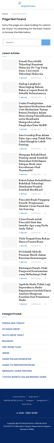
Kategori (29, 400)
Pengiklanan (42, 400)
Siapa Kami (33, 397)
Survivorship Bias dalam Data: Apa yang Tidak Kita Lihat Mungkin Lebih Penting (35, 139)
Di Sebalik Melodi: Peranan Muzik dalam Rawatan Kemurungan (32, 255)
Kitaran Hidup (11, 329)
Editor (24, 78)
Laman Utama (19, 397)
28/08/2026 (35, 78)
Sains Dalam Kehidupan (16, 359)
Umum (5, 353)
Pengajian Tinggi (13, 323)
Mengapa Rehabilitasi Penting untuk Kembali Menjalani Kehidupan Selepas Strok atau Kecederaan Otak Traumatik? (33, 162)
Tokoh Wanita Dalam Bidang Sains (24, 376)
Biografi (7, 341)
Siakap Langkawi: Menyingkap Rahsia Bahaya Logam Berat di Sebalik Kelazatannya (33, 88)
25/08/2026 (35, 246)
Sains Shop (26, 404)
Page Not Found (19, 14)
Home (5, 14)
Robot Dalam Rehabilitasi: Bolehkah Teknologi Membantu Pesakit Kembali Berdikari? (35, 185)
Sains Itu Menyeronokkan (18, 365)
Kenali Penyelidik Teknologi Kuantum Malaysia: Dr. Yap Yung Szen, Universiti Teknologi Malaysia (33, 67)
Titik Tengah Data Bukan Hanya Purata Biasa (34, 240)
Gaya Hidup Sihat (13, 335)
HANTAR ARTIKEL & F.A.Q (13, 400)
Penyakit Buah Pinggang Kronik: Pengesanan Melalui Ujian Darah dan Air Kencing (34, 204)
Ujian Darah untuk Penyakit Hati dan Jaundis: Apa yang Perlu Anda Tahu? (33, 223)
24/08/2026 (35, 278)
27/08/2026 (35, 149)
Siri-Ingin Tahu (11, 347)
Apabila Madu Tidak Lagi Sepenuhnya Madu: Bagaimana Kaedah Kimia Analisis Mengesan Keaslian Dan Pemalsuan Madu (35, 292)
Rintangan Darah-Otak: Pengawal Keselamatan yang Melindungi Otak (33, 271)
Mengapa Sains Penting (17, 371)
